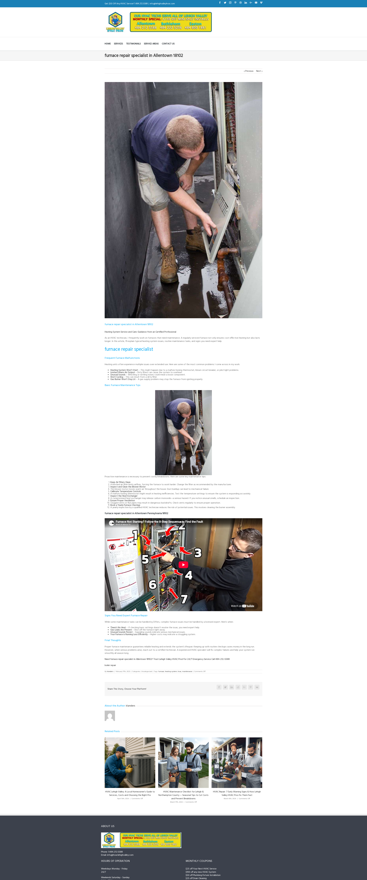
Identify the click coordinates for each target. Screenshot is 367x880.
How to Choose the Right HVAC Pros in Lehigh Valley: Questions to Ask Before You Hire (237, 793)
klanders (110, 671)
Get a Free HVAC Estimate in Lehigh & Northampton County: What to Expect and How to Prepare (183, 793)
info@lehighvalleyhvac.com (162, 3)
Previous (249, 71)
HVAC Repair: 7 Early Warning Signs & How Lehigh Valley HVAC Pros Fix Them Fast (130, 793)
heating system (171, 671)
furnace (161, 671)
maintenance (187, 671)
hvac (179, 671)
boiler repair (110, 665)
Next (258, 71)
